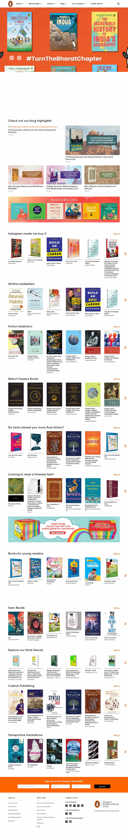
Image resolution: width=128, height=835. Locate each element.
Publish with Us (97, 4)
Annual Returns (41, 814)
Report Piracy (41, 810)
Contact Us (40, 823)
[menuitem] (19, 3)
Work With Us (12, 806)
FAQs (38, 827)
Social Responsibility (14, 817)
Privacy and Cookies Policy (45, 803)
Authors (50, 4)
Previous (3, 253)
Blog (62, 4)
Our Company (78, 4)
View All (116, 234)
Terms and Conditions (44, 806)
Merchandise (34, 4)
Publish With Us (13, 810)
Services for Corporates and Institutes (46, 818)
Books (18, 4)
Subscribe (102, 786)
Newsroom (11, 821)
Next (125, 254)
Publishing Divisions (14, 814)
